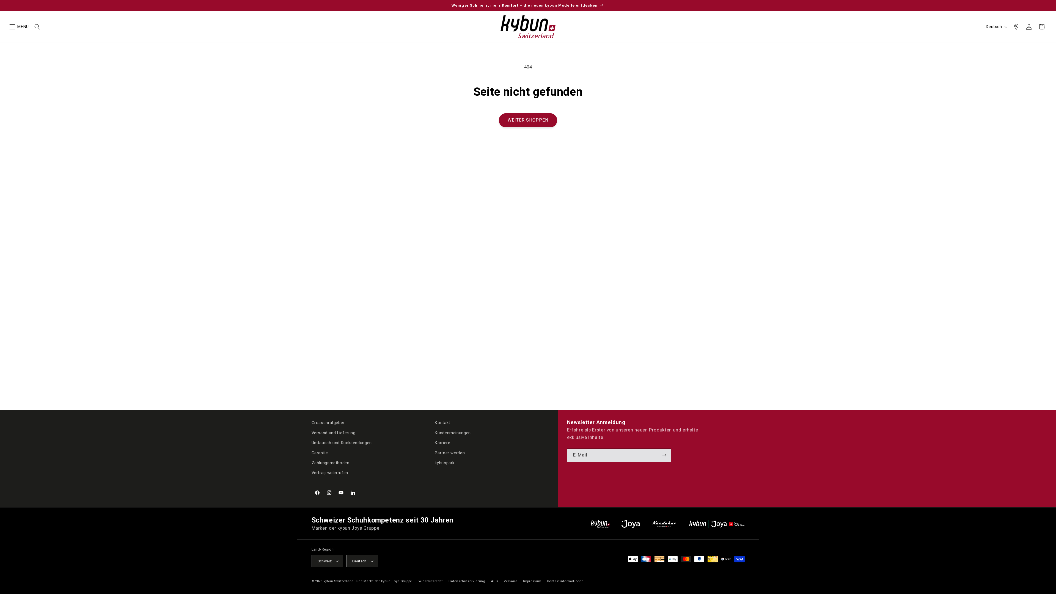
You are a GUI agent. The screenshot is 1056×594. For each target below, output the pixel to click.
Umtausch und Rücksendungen (342, 442)
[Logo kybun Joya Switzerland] (716, 524)
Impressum (532, 581)
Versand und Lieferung (334, 432)
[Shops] (1016, 26)
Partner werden (450, 452)
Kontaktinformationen (565, 581)
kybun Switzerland (339, 581)
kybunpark (445, 462)
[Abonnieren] (664, 455)
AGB (494, 581)
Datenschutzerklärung (467, 581)
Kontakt (442, 422)
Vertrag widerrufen (330, 472)
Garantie (320, 452)
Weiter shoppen (528, 120)
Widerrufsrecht (431, 581)
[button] (12, 26)
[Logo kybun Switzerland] (600, 524)
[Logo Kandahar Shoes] (664, 524)
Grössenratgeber (328, 422)
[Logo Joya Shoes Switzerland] (631, 524)
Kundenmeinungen (453, 432)
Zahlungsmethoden (331, 462)
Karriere (442, 442)
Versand (510, 581)
